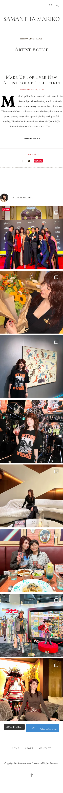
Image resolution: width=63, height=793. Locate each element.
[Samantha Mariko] (31, 18)
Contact (45, 748)
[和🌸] (31, 689)
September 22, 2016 (31, 89)
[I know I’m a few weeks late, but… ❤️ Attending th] (31, 237)
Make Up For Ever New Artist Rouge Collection (31, 80)
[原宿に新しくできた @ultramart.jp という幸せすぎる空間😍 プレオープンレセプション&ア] (31, 431)
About (29, 748)
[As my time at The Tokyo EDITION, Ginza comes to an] (31, 495)
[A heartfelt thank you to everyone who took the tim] (31, 302)
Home (15, 748)
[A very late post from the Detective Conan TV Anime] (31, 625)
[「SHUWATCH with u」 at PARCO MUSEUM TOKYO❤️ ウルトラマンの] (31, 366)
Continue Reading (31, 138)
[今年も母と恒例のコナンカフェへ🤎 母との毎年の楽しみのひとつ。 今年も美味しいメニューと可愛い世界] (31, 560)
